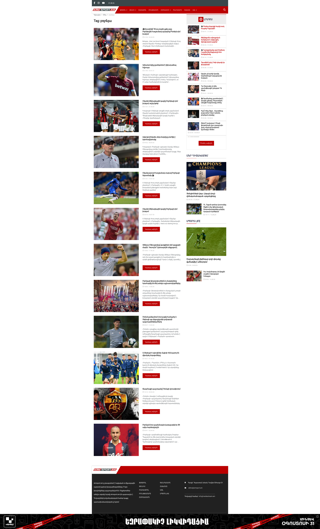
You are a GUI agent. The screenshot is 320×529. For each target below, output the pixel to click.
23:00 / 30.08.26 (194, 132)
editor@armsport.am (195, 488)
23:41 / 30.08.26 (207, 93)
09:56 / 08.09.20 (149, 142)
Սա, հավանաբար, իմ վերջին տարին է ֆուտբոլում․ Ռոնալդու (214, 274)
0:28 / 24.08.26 (193, 265)
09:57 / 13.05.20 (149, 325)
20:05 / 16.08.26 (210, 279)
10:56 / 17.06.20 (149, 250)
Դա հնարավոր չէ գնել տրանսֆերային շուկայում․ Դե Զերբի (211, 88)
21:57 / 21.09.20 (149, 107)
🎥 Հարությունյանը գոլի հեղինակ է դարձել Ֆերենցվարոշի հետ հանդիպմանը (213, 52)
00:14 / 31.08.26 (207, 57)
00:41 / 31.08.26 (207, 31)
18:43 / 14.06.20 (149, 286)
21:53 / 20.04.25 (149, 37)
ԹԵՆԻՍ (132, 10)
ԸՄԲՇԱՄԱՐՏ (165, 10)
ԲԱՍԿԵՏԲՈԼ (142, 10)
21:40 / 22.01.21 (149, 70)
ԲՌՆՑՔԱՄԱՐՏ (153, 10)
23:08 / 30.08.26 (207, 118)
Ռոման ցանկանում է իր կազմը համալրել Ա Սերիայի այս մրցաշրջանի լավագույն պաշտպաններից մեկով (159, 319)
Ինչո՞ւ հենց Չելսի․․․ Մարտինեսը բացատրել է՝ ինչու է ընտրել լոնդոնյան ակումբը (212, 113)
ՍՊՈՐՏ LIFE (164, 494)
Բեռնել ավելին (206, 143)
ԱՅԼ (194, 10)
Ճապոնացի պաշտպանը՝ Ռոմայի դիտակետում (161, 389)
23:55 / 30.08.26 (207, 81)
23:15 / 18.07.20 (149, 214)
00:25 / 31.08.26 (207, 45)
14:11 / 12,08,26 (210, 215)
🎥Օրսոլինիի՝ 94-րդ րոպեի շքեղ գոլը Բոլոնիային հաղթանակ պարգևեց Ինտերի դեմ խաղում (161, 31)
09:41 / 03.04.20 (149, 430)
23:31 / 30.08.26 (207, 106)
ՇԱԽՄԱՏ (187, 10)
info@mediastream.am (207, 496)
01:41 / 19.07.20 (149, 179)
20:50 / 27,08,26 (193, 199)
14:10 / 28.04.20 (149, 392)
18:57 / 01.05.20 (149, 358)
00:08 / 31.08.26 (207, 67)
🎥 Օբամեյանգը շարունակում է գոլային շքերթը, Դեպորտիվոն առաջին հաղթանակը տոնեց (212, 101)
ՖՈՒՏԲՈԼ (123, 10)
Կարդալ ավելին (151, 52)
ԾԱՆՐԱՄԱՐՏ (177, 10)
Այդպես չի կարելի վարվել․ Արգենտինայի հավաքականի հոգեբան (211, 76)
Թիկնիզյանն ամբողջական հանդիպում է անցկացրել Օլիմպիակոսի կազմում (210, 40)
